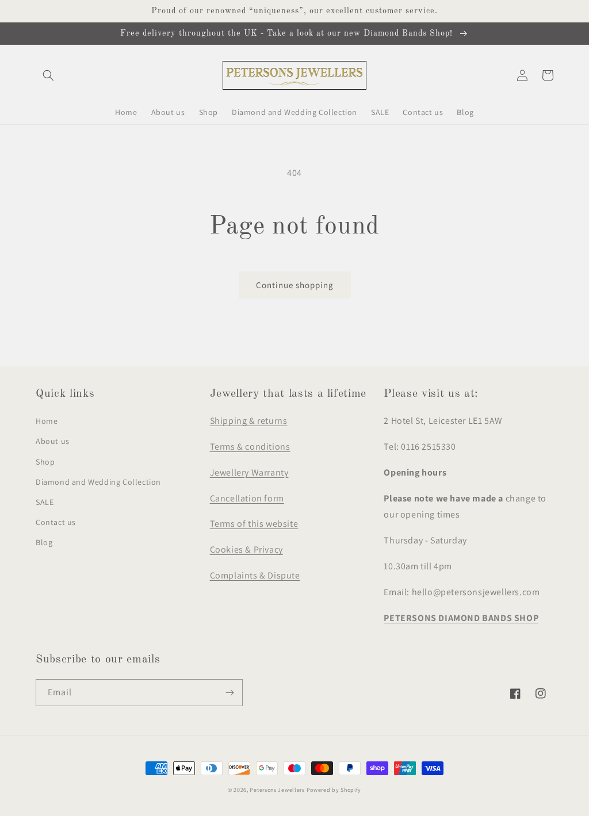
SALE (44, 502)
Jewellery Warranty (249, 472)
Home (47, 421)
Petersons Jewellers (277, 790)
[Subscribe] (229, 692)
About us (53, 441)
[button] (48, 75)
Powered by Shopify (334, 790)
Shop (45, 462)
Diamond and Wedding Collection (98, 482)
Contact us (56, 522)
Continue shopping (295, 284)
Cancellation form (247, 498)
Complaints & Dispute (255, 575)
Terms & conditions (250, 446)
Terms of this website (254, 524)
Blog (44, 542)
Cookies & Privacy (246, 549)
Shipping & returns (249, 421)
